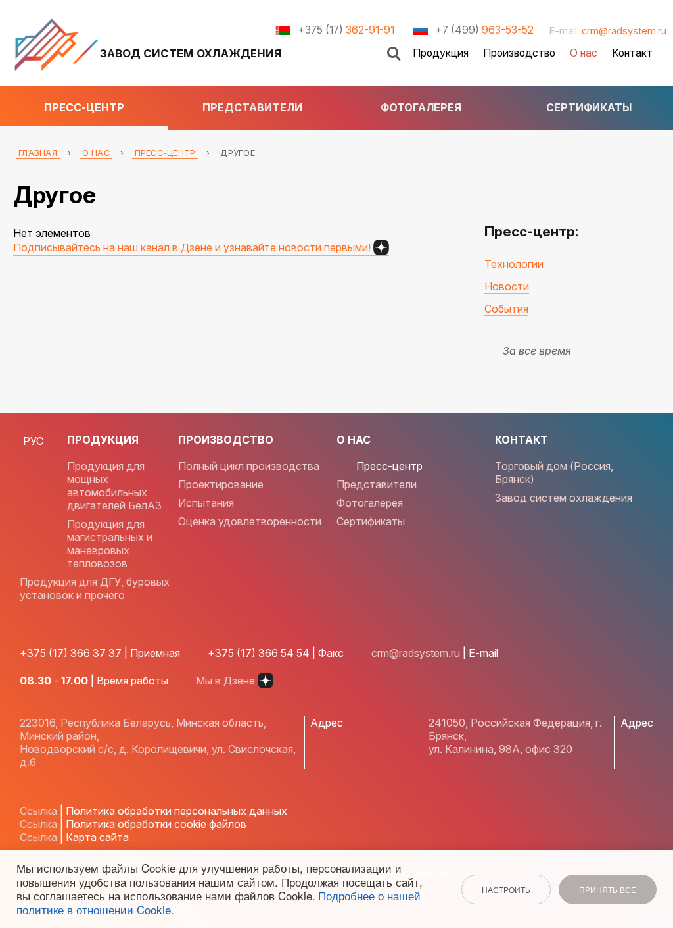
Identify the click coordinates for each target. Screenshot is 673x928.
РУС (33, 441)
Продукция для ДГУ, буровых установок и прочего (95, 588)
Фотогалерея (421, 107)
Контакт (632, 53)
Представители (252, 107)
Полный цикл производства (248, 466)
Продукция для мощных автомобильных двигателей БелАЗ (114, 485)
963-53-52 (484, 30)
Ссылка (38, 810)
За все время (537, 350)
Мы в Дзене (225, 680)
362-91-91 (346, 30)
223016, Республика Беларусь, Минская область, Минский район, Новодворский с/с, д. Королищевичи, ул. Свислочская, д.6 (158, 742)
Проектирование (221, 484)
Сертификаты (589, 107)
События (506, 308)
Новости (506, 286)
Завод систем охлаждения (563, 497)
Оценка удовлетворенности (249, 521)
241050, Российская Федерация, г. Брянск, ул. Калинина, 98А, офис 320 (515, 736)
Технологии (514, 264)
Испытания (206, 502)
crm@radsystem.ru (624, 30)
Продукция (441, 53)
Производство (519, 53)
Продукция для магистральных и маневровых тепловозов (109, 543)
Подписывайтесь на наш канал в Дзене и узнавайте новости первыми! (192, 247)
